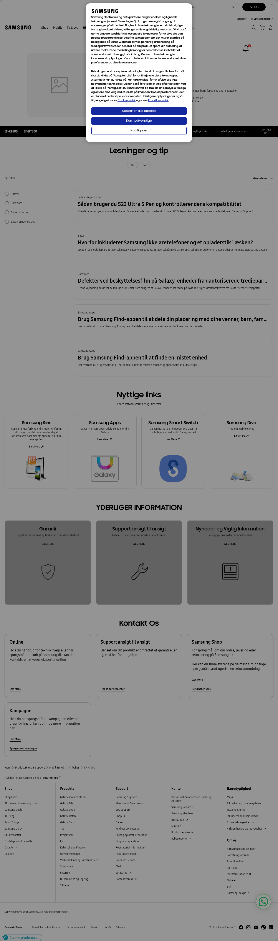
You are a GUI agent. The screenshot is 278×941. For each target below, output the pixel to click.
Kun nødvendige (139, 121)
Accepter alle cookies (139, 111)
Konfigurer (139, 130)
